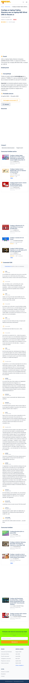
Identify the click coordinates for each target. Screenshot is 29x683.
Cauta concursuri (5, 663)
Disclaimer (3, 673)
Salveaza (7, 104)
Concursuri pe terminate (6, 651)
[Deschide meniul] (26, 2)
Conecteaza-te (8, 266)
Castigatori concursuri (6, 658)
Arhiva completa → (20, 665)
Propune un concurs (5, 660)
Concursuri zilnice (5, 654)
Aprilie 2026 (18, 660)
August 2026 (18, 651)
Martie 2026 (18, 663)
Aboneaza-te (15, 642)
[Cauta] (23, 2)
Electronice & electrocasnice (8, 6)
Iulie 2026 (18, 654)
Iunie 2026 (18, 656)
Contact (3, 676)
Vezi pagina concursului (9, 100)
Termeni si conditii (5, 671)
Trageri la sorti (19, 147)
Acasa (2, 6)
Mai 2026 (18, 658)
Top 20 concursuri (5, 656)
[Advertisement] (14, 39)
